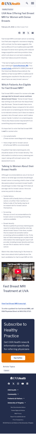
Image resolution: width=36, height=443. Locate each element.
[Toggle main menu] (32, 3)
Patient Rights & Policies (18, 410)
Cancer (6, 370)
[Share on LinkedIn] (24, 33)
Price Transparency (18, 420)
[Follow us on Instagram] (18, 383)
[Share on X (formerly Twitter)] (28, 33)
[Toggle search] (27, 3)
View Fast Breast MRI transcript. (14, 303)
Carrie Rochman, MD (20, 66)
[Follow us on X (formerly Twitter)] (13, 383)
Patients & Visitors (15, 398)
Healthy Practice (7, 9)
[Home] (11, 3)
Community (12, 394)
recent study (6, 68)
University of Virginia (16, 403)
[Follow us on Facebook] (9, 383)
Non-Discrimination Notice (18, 407)
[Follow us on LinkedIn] (27, 383)
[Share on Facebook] (19, 33)
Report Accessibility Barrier (18, 416)
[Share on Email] (32, 33)
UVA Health (12, 390)
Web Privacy (18, 413)
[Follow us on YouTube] (23, 383)
